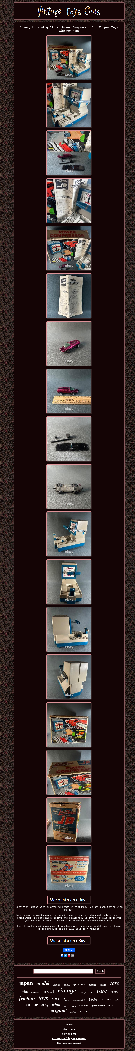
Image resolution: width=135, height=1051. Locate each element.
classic (102, 984)
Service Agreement (69, 1043)
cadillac (83, 1005)
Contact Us (69, 1033)
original (59, 1010)
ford (66, 999)
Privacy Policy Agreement (69, 1038)
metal (49, 991)
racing (66, 1006)
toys (43, 998)
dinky (44, 1005)
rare (102, 990)
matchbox (79, 999)
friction (27, 998)
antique (31, 1004)
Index (69, 1024)
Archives (69, 1029)
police (67, 984)
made (35, 991)
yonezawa (98, 1005)
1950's (114, 992)
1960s (93, 999)
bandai (92, 985)
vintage (66, 990)
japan (26, 983)
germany (79, 984)
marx (84, 1011)
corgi (83, 992)
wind (56, 1004)
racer (74, 1006)
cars (114, 983)
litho (24, 991)
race (56, 998)
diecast (56, 984)
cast (91, 992)
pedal (117, 1000)
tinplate (73, 1012)
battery (106, 999)
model (42, 983)
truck (110, 1005)
